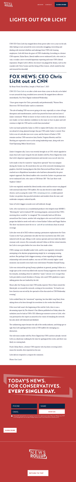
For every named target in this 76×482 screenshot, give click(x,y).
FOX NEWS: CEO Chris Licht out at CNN (36, 78)
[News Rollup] (8, 4)
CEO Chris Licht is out (21, 91)
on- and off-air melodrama (44, 225)
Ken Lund (18, 360)
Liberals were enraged (53, 274)
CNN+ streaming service (41, 193)
